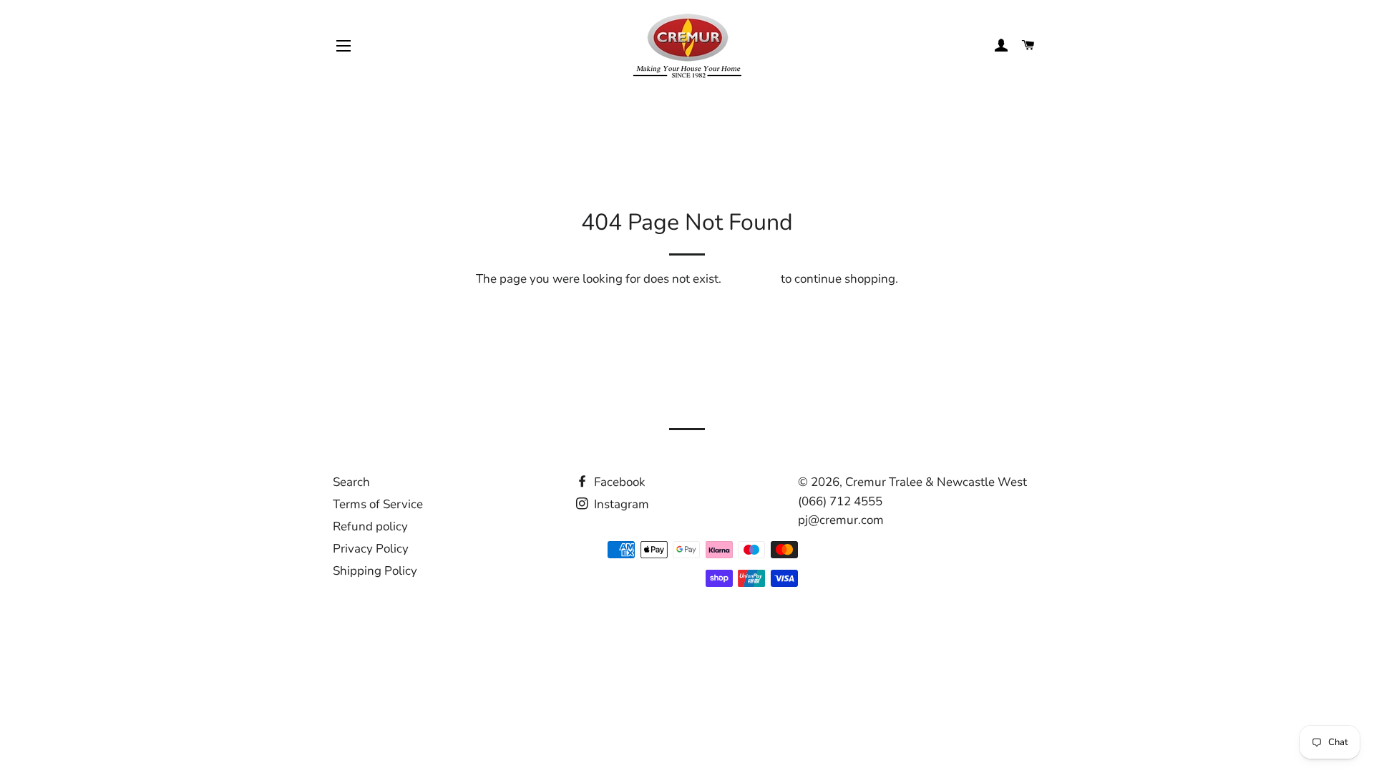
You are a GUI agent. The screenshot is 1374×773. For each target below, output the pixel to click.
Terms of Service (378, 504)
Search (351, 482)
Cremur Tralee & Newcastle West (936, 482)
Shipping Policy (375, 571)
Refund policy (370, 526)
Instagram (620, 504)
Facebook (618, 482)
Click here (751, 279)
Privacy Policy (371, 548)
